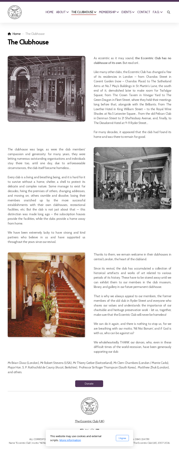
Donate (89, 383)
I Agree (122, 438)
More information (70, 440)
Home (16, 34)
